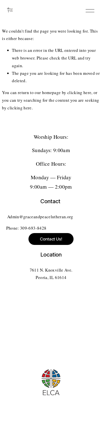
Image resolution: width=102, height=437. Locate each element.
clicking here (79, 92)
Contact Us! (51, 239)
